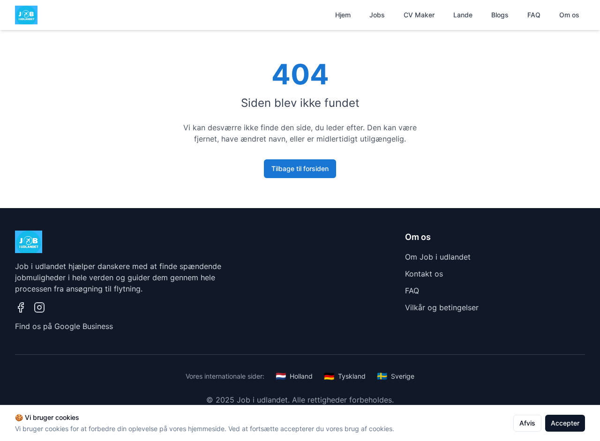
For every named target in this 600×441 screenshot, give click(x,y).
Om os (569, 15)
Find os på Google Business (64, 326)
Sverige (395, 376)
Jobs (377, 15)
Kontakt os (424, 273)
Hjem (343, 15)
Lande (462, 15)
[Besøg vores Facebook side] (20, 307)
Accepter (565, 423)
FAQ (533, 15)
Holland (294, 376)
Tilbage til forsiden (300, 168)
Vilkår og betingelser (442, 307)
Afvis (527, 423)
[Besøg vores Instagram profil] (39, 307)
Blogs (500, 15)
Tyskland (345, 376)
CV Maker (419, 15)
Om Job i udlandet (438, 257)
